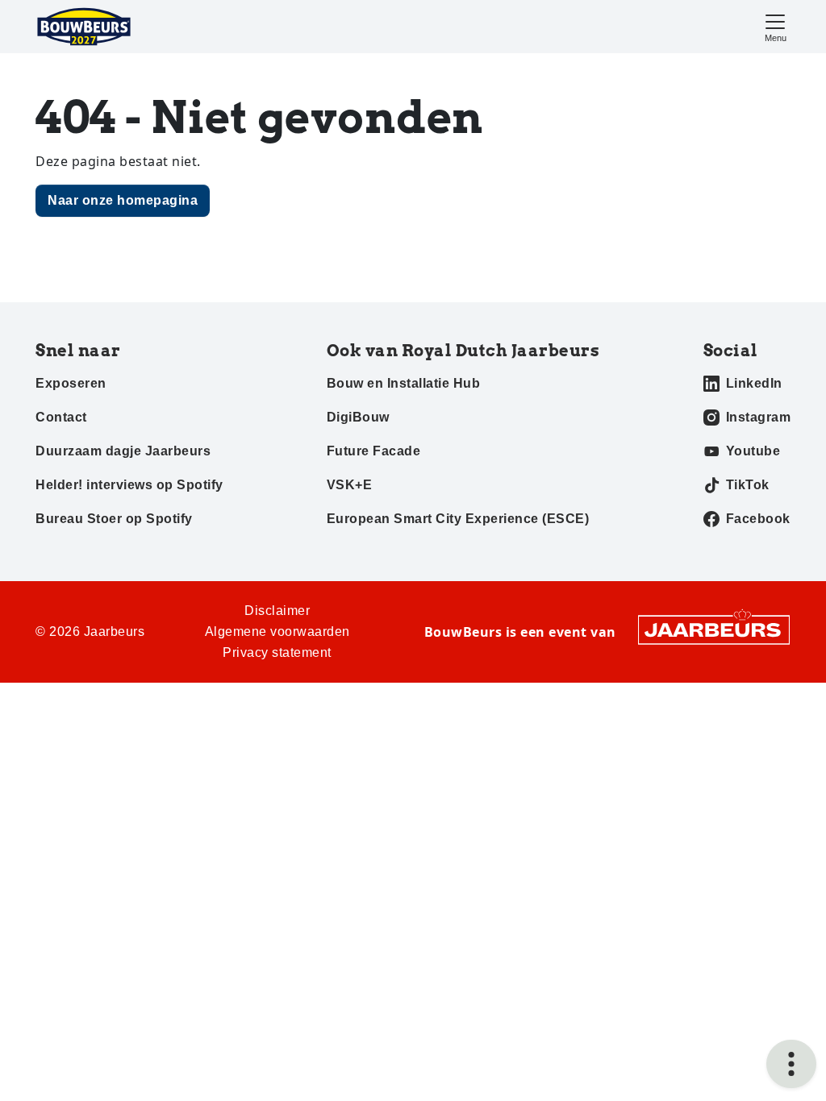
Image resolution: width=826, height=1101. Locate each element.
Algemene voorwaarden (277, 631)
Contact (61, 417)
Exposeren (70, 383)
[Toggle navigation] (775, 26)
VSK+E (350, 485)
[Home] (83, 26)
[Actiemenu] (791, 1064)
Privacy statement (277, 652)
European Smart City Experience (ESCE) (458, 519)
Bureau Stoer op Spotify (114, 519)
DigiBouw (358, 417)
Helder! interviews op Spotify (129, 485)
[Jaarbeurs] (714, 629)
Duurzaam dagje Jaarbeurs (123, 451)
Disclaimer (277, 610)
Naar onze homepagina (123, 200)
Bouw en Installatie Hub (404, 383)
